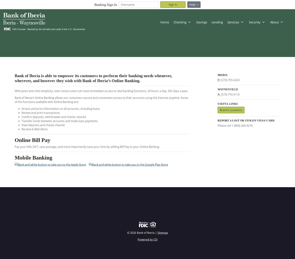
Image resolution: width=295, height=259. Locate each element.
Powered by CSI (147, 239)
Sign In (173, 4)
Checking (179, 22)
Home (164, 22)
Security (254, 22)
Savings (201, 22)
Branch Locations (231, 110)
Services (233, 22)
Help (192, 4)
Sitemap (162, 233)
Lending (217, 22)
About (274, 22)
